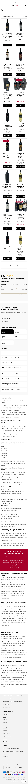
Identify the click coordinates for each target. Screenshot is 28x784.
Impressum (23, 779)
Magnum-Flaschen (7, 736)
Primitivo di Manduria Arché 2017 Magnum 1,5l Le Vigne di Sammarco (7, 95)
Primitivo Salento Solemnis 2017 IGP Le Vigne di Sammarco (7, 65)
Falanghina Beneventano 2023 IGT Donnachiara (20, 249)
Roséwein (5, 727)
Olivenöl (4, 725)
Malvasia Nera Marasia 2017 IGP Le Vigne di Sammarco (7, 187)
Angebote (5, 738)
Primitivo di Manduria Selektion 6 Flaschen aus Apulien (20, 217)
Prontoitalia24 (8, 777)
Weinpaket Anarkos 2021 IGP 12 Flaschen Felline (20, 95)
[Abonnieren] (23, 556)
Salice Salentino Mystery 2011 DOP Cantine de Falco (7, 155)
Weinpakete (5, 714)
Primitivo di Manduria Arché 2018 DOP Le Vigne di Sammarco (20, 156)
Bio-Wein (5, 730)
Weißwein (5, 719)
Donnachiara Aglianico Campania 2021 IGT (7, 126)
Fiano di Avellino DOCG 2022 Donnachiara (20, 186)
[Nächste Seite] (17, 265)
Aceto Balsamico (6, 733)
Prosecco (5, 722)
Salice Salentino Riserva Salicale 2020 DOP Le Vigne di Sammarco (7, 217)
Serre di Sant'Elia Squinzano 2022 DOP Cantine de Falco (20, 65)
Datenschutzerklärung (8, 779)
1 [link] (10, 265)
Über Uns (5, 741)
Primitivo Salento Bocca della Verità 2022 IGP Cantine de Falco (7, 35)
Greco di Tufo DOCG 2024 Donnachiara (20, 125)
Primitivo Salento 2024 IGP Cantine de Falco (21, 35)
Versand (18, 779)
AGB (14, 779)
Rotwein (4, 716)
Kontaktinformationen (14, 781)
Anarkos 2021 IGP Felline (7, 247)
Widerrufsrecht (22, 777)
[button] (2, 5)
